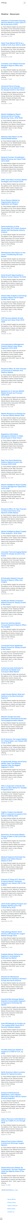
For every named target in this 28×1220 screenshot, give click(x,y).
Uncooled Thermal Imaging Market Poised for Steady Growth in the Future (14, 554)
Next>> (13, 1190)
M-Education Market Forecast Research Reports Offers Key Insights (12, 580)
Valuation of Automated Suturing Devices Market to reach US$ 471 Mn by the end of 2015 (13, 22)
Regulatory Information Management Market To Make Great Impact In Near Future (12, 436)
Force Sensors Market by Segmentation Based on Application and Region (10, 202)
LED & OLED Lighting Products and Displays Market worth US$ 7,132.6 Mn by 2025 (14, 905)
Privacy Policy (11, 1202)
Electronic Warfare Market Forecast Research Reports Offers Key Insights (13, 625)
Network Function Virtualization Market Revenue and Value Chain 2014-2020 (13, 159)
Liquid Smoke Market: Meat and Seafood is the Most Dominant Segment (13, 696)
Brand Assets (11, 1208)
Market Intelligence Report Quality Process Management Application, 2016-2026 (13, 486)
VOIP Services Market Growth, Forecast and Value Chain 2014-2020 (13, 320)
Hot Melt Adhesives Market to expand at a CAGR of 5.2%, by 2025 (12, 1051)
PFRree (4, 3)
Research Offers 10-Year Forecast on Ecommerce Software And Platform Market (13, 370)
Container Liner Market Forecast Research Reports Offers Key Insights (13, 65)
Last (16, 1190)
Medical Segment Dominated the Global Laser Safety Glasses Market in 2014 (13, 859)
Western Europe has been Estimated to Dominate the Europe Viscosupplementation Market (13, 718)
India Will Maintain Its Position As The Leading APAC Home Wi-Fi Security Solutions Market (13, 1025)
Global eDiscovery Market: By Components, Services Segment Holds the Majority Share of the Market (13, 1170)
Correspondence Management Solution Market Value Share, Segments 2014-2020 (12, 346)
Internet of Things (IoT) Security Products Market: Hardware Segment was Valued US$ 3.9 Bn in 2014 (13, 882)
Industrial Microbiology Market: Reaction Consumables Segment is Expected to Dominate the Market (13, 1002)
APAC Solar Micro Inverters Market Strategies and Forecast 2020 (14, 180)
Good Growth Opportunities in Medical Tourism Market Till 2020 (13, 276)
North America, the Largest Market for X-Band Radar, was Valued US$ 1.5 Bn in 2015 (14, 741)
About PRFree (11, 1199)
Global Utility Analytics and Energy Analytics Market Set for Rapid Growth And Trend (14, 297)
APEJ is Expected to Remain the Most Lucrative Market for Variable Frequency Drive (14, 788)
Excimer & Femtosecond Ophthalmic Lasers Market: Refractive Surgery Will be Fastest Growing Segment (13, 1095)
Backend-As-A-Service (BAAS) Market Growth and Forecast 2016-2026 (12, 393)
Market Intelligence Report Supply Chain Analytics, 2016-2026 (13, 532)
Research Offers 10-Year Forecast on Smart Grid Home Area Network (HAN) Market (13, 511)
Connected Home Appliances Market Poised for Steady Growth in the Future (13, 647)
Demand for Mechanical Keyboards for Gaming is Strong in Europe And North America (13, 978)
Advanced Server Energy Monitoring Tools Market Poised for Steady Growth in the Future (13, 88)
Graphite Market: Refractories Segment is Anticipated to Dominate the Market (12, 956)
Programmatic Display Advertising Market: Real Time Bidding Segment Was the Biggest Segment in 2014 (13, 764)
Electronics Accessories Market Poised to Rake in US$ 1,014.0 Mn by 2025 (13, 836)
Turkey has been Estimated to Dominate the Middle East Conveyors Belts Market (12, 670)
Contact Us (10, 1212)
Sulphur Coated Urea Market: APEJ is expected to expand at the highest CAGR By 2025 (13, 814)
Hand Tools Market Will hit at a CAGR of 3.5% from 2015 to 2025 (13, 44)
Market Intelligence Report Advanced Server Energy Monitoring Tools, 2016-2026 (12, 116)
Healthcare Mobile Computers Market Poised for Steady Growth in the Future (13, 602)
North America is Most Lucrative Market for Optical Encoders (13, 1073)
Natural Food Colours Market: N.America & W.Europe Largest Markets (12, 1143)
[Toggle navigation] (24, 2)
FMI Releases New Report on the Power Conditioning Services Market (13, 254)
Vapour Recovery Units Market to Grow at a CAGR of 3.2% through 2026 (13, 1121)
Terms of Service (12, 1205)
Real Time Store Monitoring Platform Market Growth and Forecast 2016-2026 (11, 462)
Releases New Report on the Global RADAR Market (11, 137)
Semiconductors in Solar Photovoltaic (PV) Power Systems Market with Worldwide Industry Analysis (13, 229)
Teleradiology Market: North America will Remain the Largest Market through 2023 (13, 934)
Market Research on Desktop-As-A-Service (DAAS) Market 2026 (13, 414)
